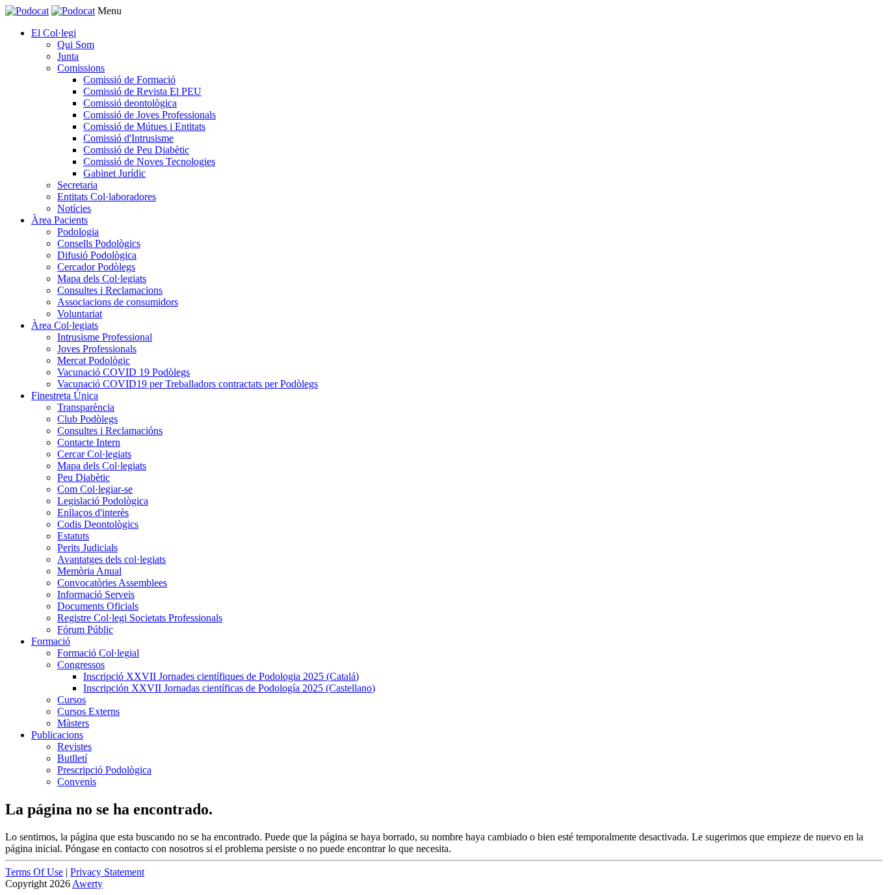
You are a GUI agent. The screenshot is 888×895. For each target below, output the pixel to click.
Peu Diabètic (83, 477)
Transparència (85, 407)
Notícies (74, 208)
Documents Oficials (97, 606)
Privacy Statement (107, 871)
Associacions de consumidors (117, 301)
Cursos (71, 699)
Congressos (81, 664)
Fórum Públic (85, 629)
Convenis (76, 781)
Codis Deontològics (97, 524)
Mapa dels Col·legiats (101, 278)
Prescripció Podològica (104, 769)
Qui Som (75, 44)
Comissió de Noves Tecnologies (149, 161)
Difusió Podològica (97, 255)
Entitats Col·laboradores (106, 196)
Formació (50, 641)
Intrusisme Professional (104, 337)
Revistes (74, 746)
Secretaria (77, 184)
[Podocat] (27, 10)
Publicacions (57, 734)
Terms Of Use (34, 871)
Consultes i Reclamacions (110, 290)
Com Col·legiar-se (95, 489)
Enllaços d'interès (93, 512)
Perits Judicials (87, 547)
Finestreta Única (64, 395)
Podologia (78, 231)
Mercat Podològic (93, 360)
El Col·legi (53, 32)
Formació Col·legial (98, 652)
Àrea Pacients (59, 220)
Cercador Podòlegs (96, 266)
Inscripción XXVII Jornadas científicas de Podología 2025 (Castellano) (229, 688)
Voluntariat (79, 313)
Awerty (87, 883)
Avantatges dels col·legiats (111, 559)
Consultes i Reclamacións (110, 430)
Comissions (81, 67)
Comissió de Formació (129, 79)
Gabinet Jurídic (114, 173)
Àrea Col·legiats (64, 325)
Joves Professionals (97, 348)
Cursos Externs (88, 711)
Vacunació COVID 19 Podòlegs (123, 372)
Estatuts (73, 535)
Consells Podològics (98, 243)
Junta (68, 56)
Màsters (73, 723)
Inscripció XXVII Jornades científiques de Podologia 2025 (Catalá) (221, 676)
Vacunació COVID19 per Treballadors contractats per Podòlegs (187, 383)
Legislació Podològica (102, 500)
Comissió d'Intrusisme (128, 138)
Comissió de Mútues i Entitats (144, 126)
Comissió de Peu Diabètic (136, 149)
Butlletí (72, 758)
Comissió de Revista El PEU (142, 91)
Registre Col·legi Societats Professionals (139, 617)
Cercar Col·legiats (94, 454)
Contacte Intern (88, 442)
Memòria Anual (89, 571)
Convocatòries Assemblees (112, 582)
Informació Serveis (96, 594)
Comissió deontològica (130, 103)
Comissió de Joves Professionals (149, 114)
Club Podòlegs (87, 418)
